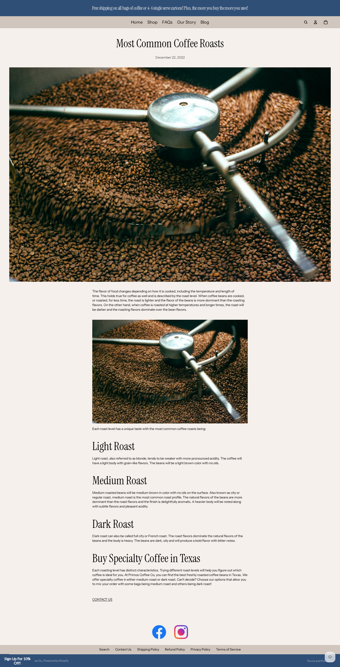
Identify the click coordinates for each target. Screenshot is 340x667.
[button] (17, 660)
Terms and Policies (319, 661)
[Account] (315, 22)
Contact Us (123, 649)
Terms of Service (228, 649)
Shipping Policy (148, 649)
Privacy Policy (200, 649)
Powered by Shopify (55, 660)
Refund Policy (175, 649)
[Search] (306, 22)
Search (104, 649)
